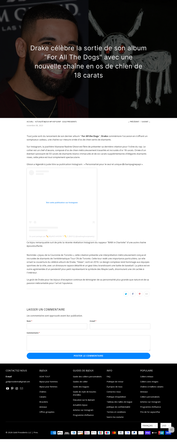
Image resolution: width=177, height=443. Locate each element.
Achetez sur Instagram (83, 410)
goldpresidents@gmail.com (18, 381)
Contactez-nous (114, 391)
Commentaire (33, 333)
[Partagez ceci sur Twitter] (126, 294)
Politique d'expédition (116, 396)
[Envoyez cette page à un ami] (147, 294)
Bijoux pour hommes (48, 381)
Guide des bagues (81, 386)
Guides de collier (80, 381)
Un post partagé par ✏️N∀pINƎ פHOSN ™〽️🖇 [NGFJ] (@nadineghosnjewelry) (61, 236)
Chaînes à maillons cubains (151, 386)
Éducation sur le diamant (84, 400)
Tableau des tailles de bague (119, 401)
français (148, 425)
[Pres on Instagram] (17, 388)
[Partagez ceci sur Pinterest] (140, 294)
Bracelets (43, 401)
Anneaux (43, 407)
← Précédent (133, 121)
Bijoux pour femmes (48, 386)
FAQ (108, 376)
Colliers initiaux (146, 376)
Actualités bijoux (80, 405)
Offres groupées (46, 412)
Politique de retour (115, 381)
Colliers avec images (149, 381)
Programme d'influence (83, 415)
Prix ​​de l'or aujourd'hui (150, 412)
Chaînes (42, 391)
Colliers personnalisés (150, 396)
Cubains (42, 396)
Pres (36, 432)
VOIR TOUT (44, 376)
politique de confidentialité (118, 407)
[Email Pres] (21, 388)
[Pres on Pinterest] (12, 388)
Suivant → (145, 121)
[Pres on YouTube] (8, 388)
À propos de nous (114, 386)
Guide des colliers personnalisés (87, 376)
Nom (29, 321)
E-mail (93, 321)
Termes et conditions (116, 412)
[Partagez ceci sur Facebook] (133, 294)
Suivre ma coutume (115, 417)
